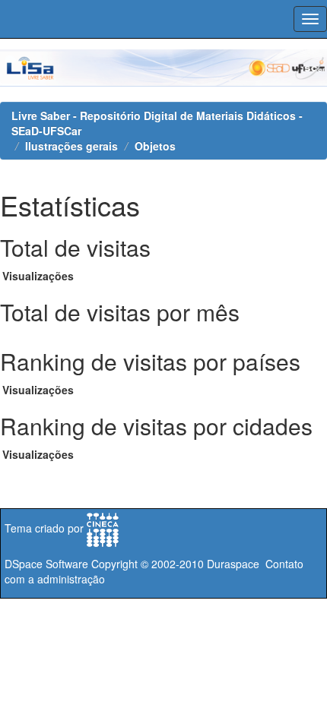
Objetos (155, 145)
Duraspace (233, 563)
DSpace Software (46, 563)
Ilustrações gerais (71, 145)
